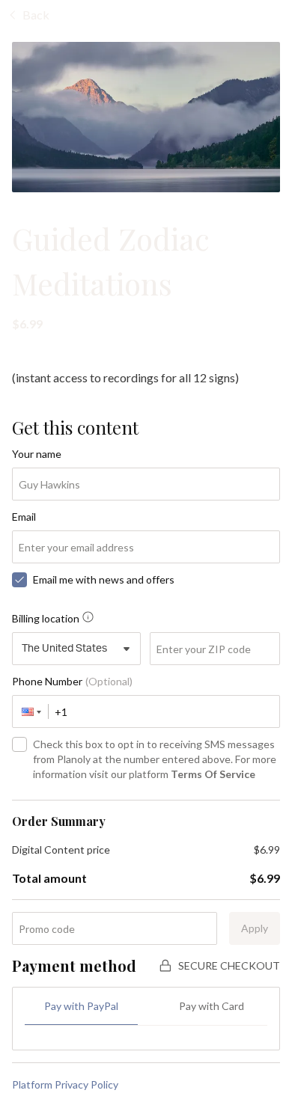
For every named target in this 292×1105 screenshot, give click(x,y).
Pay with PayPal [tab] (81, 1006)
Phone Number (72, 681)
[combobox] (76, 648)
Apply (254, 928)
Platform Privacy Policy (65, 1084)
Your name (36, 453)
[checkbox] (19, 579)
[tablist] (146, 1013)
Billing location (45, 618)
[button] (31, 711)
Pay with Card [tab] (211, 1006)
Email (24, 516)
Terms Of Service (213, 774)
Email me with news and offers (103, 579)
